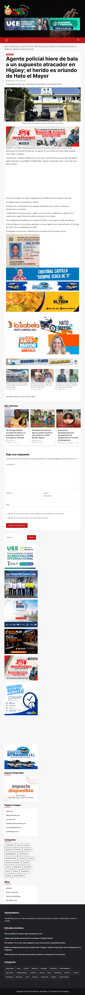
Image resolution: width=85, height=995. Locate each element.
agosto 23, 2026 (12, 442)
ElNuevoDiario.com (13, 815)
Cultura (26, 845)
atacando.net (10, 819)
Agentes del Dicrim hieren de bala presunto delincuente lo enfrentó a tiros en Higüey (17, 385)
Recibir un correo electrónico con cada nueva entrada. (28, 518)
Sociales (15, 871)
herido (28, 396)
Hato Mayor (23, 854)
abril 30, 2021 (22, 80)
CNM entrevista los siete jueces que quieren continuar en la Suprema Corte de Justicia (34, 954)
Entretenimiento (11, 854)
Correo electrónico (48, 494)
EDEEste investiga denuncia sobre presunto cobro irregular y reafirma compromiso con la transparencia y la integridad (42, 949)
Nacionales (16, 862)
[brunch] (21, 789)
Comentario (11, 464)
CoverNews (53, 991)
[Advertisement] (42, 182)
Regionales (10, 54)
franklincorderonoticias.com (16, 823)
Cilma (18, 845)
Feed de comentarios (13, 896)
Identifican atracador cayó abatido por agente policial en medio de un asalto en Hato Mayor (42, 385)
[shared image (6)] (21, 613)
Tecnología (24, 871)
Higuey (33, 396)
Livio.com (9, 811)
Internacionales (11, 858)
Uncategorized (19, 875)
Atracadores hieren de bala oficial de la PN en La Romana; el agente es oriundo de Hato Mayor (66, 385)
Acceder (9, 888)
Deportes (9, 849)
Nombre (9, 493)
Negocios (26, 862)
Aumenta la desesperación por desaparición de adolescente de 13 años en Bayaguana (68, 435)
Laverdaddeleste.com (13, 827)
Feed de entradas (12, 892)
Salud (8, 871)
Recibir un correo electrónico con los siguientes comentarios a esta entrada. (36, 513)
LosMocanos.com (12, 831)
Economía (18, 849)
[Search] (78, 40)
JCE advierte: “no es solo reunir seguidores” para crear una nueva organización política (34, 943)
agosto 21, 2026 (74, 443)
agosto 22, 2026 (38, 442)
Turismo (8, 875)
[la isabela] (39, 325)
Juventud (22, 858)
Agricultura (10, 845)
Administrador (12, 80)
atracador (22, 396)
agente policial (14, 396)
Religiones (27, 867)
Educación (27, 849)
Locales (30, 858)
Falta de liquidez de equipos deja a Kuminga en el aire (23, 934)
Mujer (8, 862)
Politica (8, 867)
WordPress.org (11, 900)
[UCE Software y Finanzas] (42, 24)
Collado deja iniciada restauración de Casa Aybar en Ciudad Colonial (28, 938)
